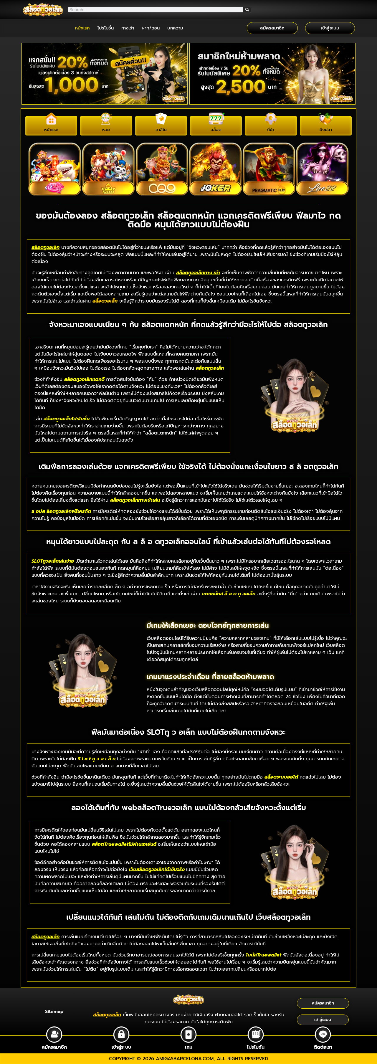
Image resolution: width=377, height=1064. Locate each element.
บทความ (175, 28)
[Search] (247, 9)
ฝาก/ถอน (151, 28)
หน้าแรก (82, 28)
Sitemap (54, 1011)
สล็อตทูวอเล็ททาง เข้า (198, 272)
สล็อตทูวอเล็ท (45, 247)
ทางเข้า (127, 28)
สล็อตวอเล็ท (105, 301)
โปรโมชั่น (105, 28)
